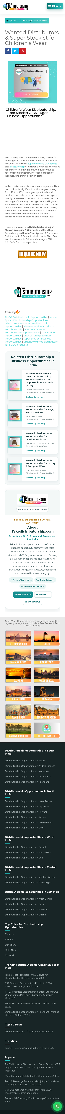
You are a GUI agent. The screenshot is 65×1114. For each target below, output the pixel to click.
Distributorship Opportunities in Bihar (24, 904)
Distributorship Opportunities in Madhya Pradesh (30, 877)
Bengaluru (10, 944)
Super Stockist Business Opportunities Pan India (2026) (30, 1005)
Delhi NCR (10, 950)
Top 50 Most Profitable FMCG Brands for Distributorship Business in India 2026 (26, 976)
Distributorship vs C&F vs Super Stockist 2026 (29, 1031)
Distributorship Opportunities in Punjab (25, 817)
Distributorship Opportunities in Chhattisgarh (28, 882)
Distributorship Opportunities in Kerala (25, 760)
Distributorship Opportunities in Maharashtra (28, 852)
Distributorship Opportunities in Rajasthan (27, 806)
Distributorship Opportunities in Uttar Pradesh (29, 801)
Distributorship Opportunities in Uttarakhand (28, 822)
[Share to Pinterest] (22, 51)
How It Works (43, 594)
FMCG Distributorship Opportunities (26, 317)
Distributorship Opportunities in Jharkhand (27, 909)
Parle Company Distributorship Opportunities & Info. (32, 1076)
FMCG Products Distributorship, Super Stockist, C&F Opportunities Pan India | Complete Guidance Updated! (32, 995)
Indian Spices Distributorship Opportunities (31, 319)
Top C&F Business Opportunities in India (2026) (29, 1048)
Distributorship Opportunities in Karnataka (27, 771)
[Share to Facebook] (8, 51)
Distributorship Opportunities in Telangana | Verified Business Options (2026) (32, 1013)
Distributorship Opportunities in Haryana (26, 811)
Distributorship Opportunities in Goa (24, 857)
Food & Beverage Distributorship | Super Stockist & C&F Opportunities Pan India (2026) (32, 1083)
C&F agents (51, 163)
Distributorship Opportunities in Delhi (24, 827)
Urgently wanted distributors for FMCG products (31, 343)
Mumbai (9, 955)
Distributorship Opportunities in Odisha (25, 914)
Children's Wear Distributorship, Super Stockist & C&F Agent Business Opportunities (31, 112)
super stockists (36, 163)
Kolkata (9, 939)
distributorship (17, 166)
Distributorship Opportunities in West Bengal (28, 898)
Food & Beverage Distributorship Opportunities (25, 331)
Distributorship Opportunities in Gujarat (25, 847)
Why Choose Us (23, 594)
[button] (55, 6)
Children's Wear (39, 20)
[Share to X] (15, 51)
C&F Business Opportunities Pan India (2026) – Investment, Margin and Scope (29, 985)
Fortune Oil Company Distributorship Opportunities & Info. (32, 1100)
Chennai (9, 934)
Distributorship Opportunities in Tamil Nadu (27, 776)
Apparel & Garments (19, 20)
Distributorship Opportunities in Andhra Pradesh (30, 766)
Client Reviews (32, 602)
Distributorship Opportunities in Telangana (27, 781)
